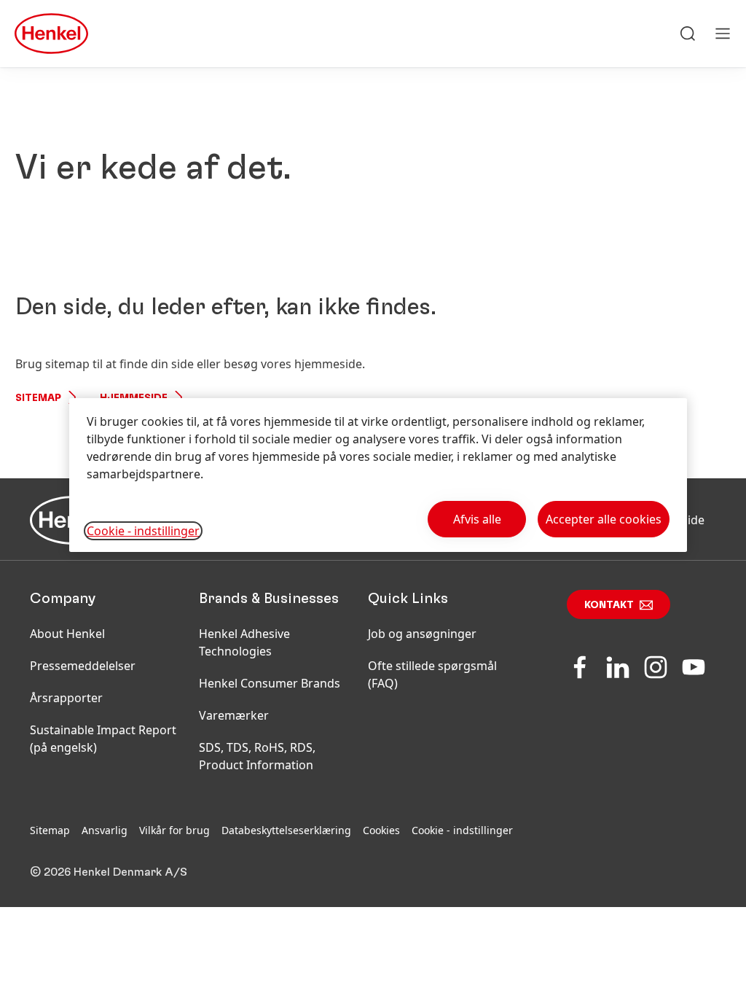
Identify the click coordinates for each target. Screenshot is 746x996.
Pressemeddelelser (83, 666)
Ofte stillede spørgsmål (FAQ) (432, 674)
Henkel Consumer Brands (269, 683)
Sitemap (38, 398)
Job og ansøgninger (422, 634)
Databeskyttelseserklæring (286, 830)
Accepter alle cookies (603, 519)
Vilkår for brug (174, 830)
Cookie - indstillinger (462, 830)
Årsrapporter (66, 698)
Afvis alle (477, 519)
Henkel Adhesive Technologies (244, 642)
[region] (378, 475)
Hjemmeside (134, 398)
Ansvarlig (104, 830)
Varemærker (234, 715)
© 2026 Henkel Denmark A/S (108, 872)
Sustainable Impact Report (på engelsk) (103, 738)
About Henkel (67, 634)
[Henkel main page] (51, 33)
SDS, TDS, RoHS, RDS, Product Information (257, 756)
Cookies (381, 830)
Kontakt (609, 605)
